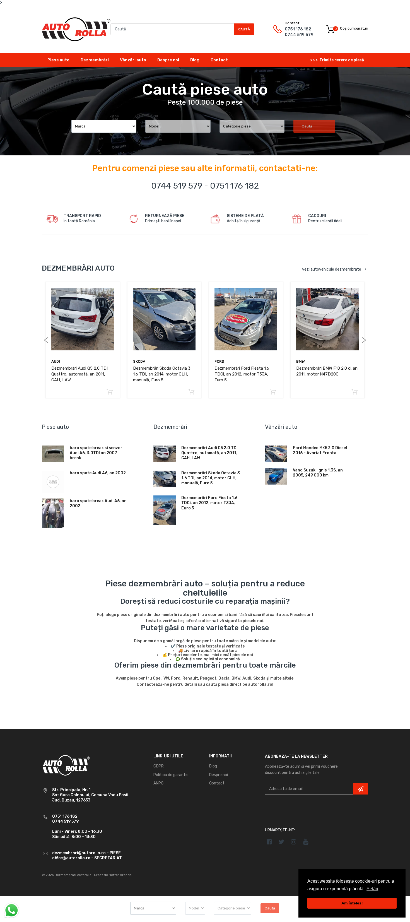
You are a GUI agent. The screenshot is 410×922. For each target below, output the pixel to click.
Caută (244, 29)
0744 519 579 (299, 34)
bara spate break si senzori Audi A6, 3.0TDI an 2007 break (97, 453)
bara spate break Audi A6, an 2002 (98, 503)
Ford (219, 361)
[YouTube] (306, 841)
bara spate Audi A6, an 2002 (98, 473)
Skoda (139, 361)
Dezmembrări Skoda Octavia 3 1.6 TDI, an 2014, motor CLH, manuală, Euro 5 (161, 374)
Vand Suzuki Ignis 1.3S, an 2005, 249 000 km (318, 473)
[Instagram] (294, 841)
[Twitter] (281, 841)
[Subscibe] (360, 789)
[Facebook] (269, 841)
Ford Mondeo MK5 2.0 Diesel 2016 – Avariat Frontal (320, 450)
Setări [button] (372, 888)
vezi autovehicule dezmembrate (331, 269)
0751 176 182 (298, 29)
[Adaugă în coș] (109, 392)
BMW (300, 361)
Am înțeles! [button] (352, 903)
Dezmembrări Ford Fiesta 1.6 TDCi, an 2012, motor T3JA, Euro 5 (241, 374)
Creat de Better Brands (113, 875)
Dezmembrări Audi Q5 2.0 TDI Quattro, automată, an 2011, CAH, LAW (79, 374)
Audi (55, 361)
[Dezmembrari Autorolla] (76, 29)
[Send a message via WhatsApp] (11, 910)
